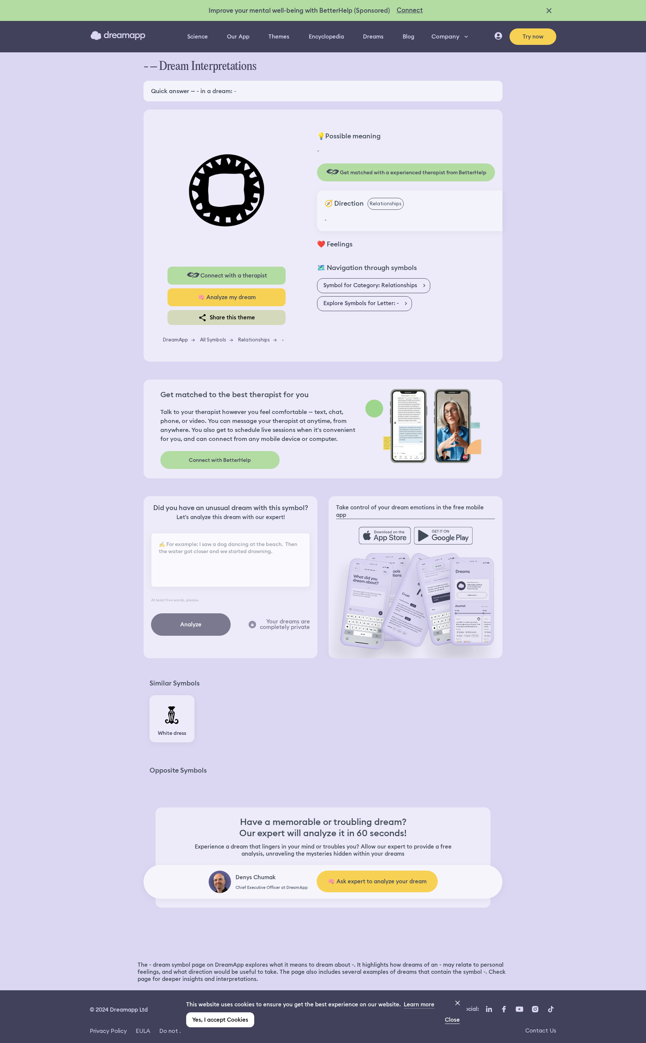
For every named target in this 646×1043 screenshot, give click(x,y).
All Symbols (213, 340)
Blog (408, 36)
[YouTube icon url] (519, 1009)
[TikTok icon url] (550, 1009)
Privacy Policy (108, 1030)
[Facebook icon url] (503, 1009)
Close (452, 1020)
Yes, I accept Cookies (220, 1020)
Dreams (373, 36)
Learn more (419, 1004)
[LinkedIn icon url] (489, 1009)
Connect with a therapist (233, 275)
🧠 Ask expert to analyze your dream (377, 881)
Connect (410, 10)
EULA (143, 1030)
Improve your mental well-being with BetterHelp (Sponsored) (299, 10)
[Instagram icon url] (535, 1009)
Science (197, 36)
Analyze (191, 624)
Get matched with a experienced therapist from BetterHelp (413, 172)
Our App (238, 36)
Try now (533, 36)
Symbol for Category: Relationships (370, 285)
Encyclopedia (326, 36)
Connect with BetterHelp (220, 460)
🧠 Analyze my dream (227, 297)
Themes (278, 36)
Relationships (254, 340)
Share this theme (232, 317)
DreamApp (175, 340)
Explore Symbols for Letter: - (361, 303)
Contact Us (540, 1030)
